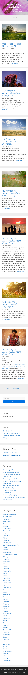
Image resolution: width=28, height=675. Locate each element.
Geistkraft (6, 540)
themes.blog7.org (20, 672)
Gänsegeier (6, 557)
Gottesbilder (7, 552)
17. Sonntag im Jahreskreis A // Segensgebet (9, 304)
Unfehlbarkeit (7, 651)
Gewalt (5, 547)
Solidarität (6, 625)
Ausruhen (6, 519)
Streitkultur (6, 632)
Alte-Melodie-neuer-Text (11, 514)
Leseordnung (7, 587)
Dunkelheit (6, 531)
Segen (5, 623)
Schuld (5, 616)
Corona (5, 524)
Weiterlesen (14, 63)
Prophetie (6, 604)
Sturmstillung (7, 634)
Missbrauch (6, 594)
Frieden (5, 538)
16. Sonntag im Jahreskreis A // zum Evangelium (11, 351)
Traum (5, 649)
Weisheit (5, 653)
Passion (5, 599)
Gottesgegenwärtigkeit (10, 554)
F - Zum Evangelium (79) (11, 485)
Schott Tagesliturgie (9, 431)
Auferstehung (7, 517)
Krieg (4, 585)
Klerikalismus (7, 578)
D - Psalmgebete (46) (10, 479)
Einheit (5, 533)
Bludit (12, 672)
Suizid (5, 637)
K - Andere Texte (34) (10, 495)
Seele (5, 620)
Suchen (14, 402)
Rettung (5, 611)
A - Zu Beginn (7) (8, 470)
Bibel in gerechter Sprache (11, 433)
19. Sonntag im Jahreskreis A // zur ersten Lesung (11, 193)
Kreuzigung (6, 580)
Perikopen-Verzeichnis (10, 453)
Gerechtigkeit (7, 543)
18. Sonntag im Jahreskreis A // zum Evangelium (11, 240)
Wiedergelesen (7, 656)
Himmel (5, 566)
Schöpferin (6, 618)
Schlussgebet (7, 613)
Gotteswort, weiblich (14, 6)
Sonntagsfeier (7, 630)
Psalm (5, 609)
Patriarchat (6, 601)
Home (7, 388)
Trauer (5, 646)
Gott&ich (5, 550)
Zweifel (5, 658)
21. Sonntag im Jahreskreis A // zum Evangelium (11, 93)
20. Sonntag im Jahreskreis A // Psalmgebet (9, 141)
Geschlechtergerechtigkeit (11, 545)
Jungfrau (6, 568)
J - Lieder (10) (7, 492)
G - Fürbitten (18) (8, 488)
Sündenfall (6, 644)
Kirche (5, 576)
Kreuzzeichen (7, 583)
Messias (5, 592)
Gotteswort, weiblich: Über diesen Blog (12, 45)
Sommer (5, 627)
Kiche (5, 573)
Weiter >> (16, 388)
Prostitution (6, 606)
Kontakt (21, 669)
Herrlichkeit (6, 561)
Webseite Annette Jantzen (11, 435)
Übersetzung (7, 660)
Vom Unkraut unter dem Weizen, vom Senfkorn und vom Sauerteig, (13, 367)
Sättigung (6, 639)
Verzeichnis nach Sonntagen (12, 455)
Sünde (5, 642)
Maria (5, 590)
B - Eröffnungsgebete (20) (11, 472)
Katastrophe (7, 571)
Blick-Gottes (7, 521)
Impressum (14, 669)
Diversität (6, 526)
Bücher (5, 438)
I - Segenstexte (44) (9, 490)
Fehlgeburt (6, 535)
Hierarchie (6, 564)
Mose (5, 597)
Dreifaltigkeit (7, 528)
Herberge (6, 559)
